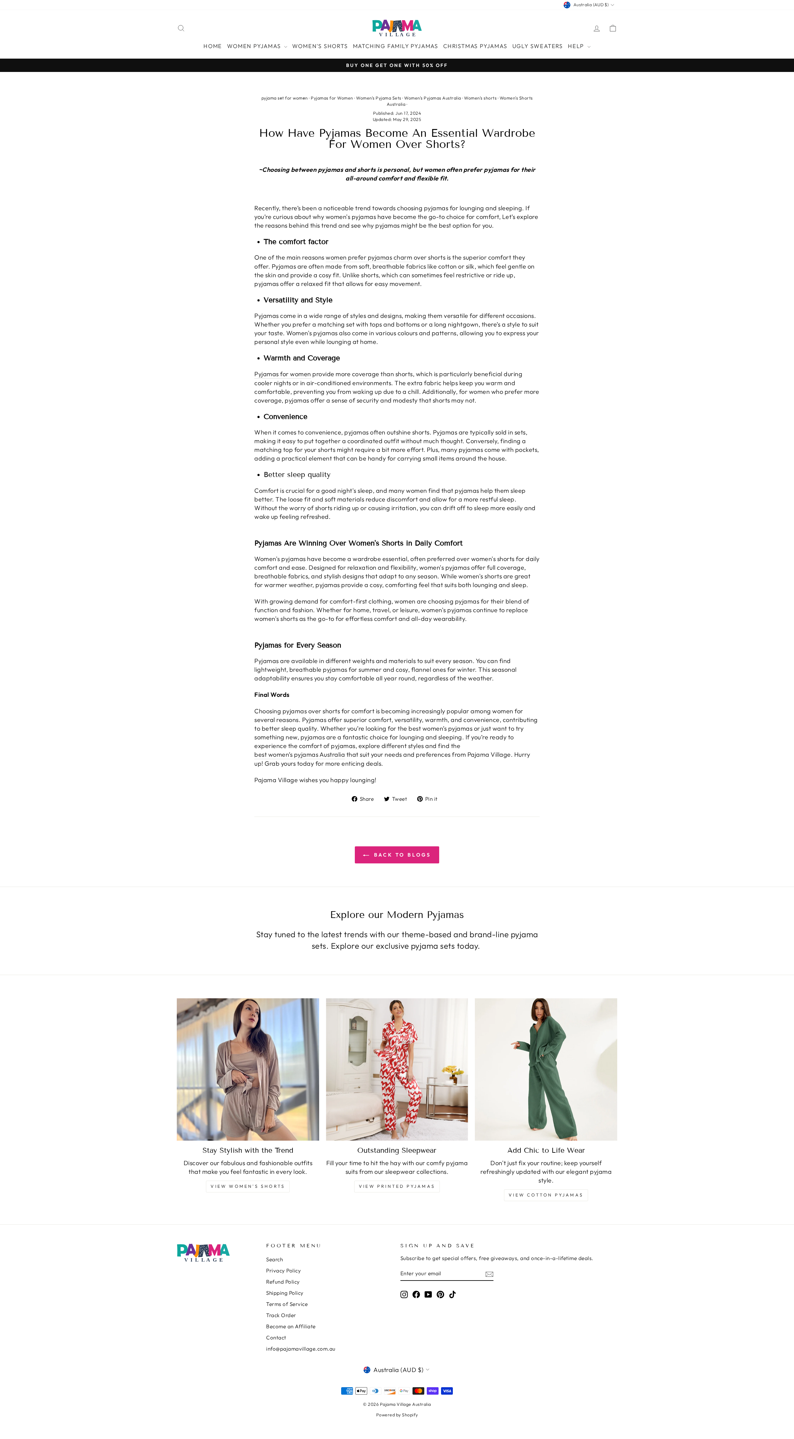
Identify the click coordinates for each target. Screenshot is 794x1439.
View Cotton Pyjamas (546, 1195)
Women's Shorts (320, 46)
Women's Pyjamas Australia (432, 98)
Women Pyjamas (255, 46)
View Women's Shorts (248, 1186)
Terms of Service (287, 1304)
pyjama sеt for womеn (284, 98)
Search (274, 1259)
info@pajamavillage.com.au (301, 1348)
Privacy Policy (283, 1270)
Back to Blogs (401, 855)
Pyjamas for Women (332, 98)
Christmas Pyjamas (475, 46)
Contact (276, 1337)
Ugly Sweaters (537, 46)
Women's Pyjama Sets (378, 98)
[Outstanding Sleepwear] (397, 1069)
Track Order (281, 1315)
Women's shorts (480, 98)
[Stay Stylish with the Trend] (248, 1069)
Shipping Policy (285, 1293)
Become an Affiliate (291, 1326)
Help (577, 46)
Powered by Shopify (397, 1415)
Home (212, 46)
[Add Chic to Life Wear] (546, 1069)
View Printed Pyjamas (397, 1186)
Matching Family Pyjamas (395, 46)
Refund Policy (283, 1281)
